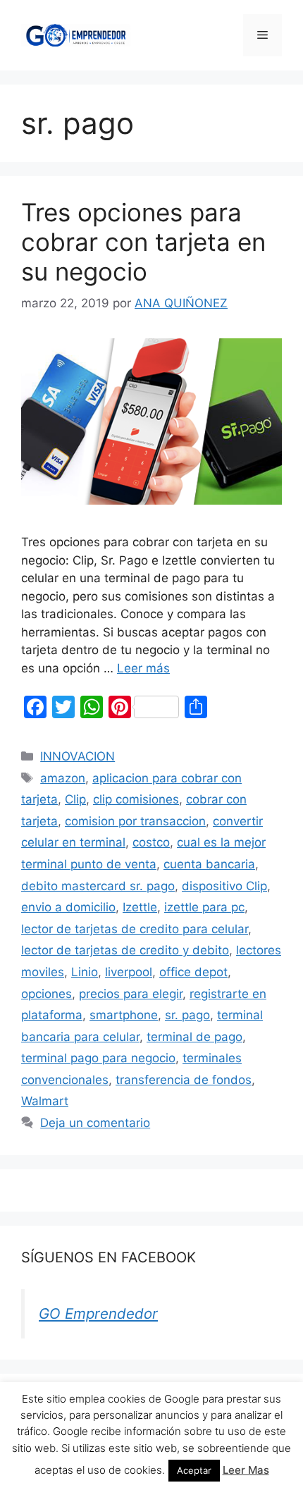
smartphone (123, 1015)
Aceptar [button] (194, 1470)
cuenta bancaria (209, 864)
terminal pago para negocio (98, 1058)
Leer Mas (246, 1470)
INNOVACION (77, 756)
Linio (84, 972)
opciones (46, 994)
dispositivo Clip (224, 886)
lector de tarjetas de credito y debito (125, 950)
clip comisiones (136, 799)
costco (151, 842)
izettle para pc (204, 907)
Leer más (143, 668)
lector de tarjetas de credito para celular (134, 929)
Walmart (44, 1101)
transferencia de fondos (184, 1080)
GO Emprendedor (98, 1313)
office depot (193, 972)
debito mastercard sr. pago (98, 886)
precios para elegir (131, 994)
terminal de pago (194, 1037)
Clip (75, 799)
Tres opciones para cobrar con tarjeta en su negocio (143, 241)
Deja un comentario (95, 1123)
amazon (62, 778)
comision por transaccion (135, 821)
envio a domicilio (68, 907)
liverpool (128, 972)
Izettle (140, 907)
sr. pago (187, 1015)
